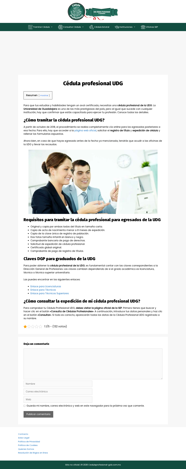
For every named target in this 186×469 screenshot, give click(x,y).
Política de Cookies (28, 445)
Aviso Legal (23, 437)
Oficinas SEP (151, 26)
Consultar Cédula (71, 26)
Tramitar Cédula (41, 26)
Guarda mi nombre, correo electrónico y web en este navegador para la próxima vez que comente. (85, 405)
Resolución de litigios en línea (33, 452)
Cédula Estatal (101, 26)
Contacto (23, 434)
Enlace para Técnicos (43, 289)
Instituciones (125, 26)
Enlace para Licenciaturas (46, 286)
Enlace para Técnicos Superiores (50, 293)
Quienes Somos (26, 449)
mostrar (44, 95)
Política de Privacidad (29, 441)
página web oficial (85, 130)
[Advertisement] (93, 51)
